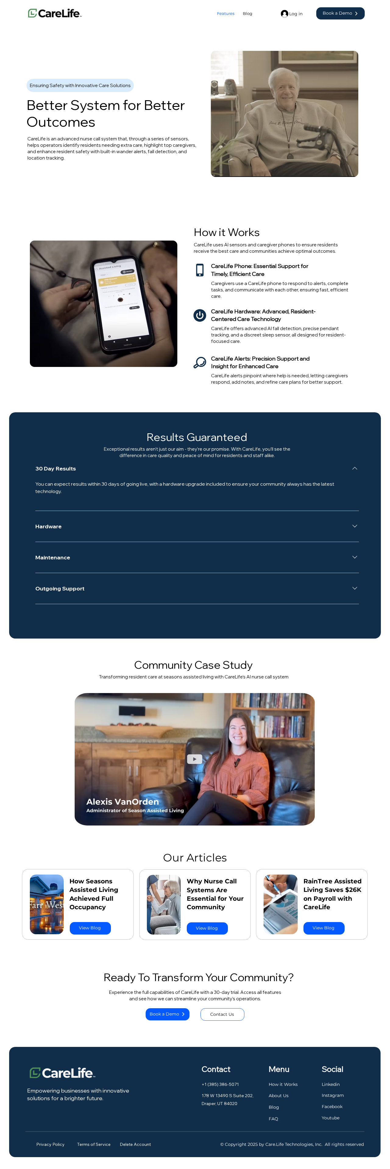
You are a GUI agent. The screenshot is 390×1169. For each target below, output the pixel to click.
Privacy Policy (50, 1144)
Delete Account (135, 1144)
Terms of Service (94, 1144)
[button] (304, 818)
